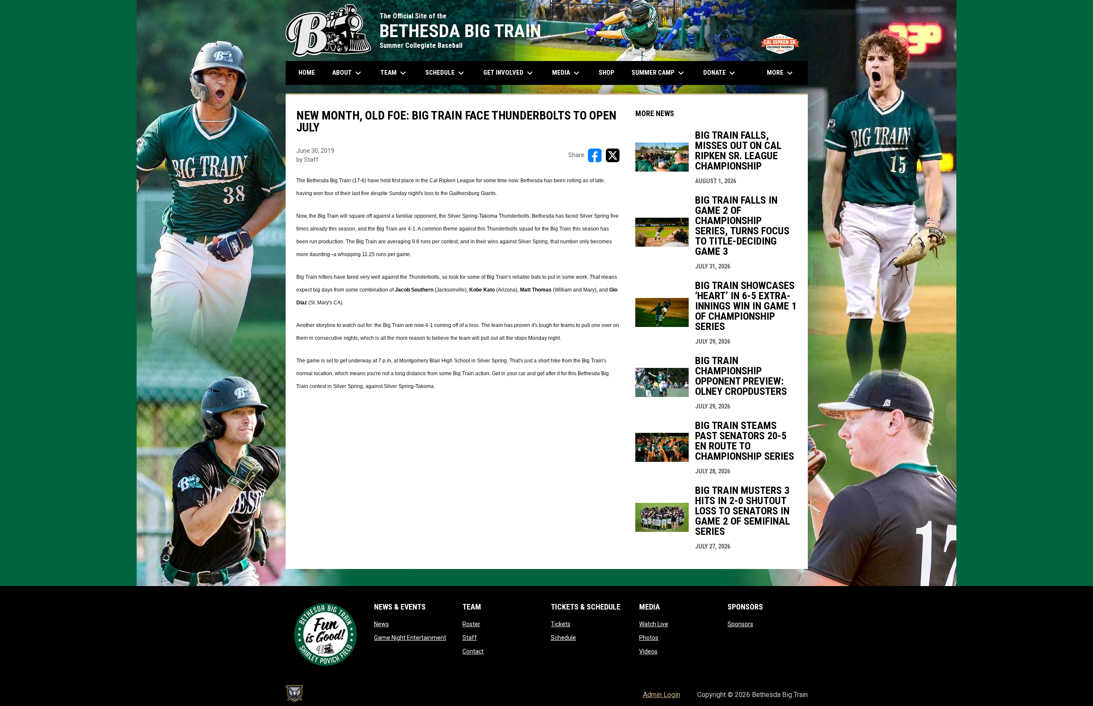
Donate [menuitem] (720, 73)
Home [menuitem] (306, 72)
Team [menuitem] (394, 73)
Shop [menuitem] (610, 72)
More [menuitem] (781, 73)
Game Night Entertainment (410, 637)
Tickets (560, 624)
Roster (471, 624)
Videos (648, 651)
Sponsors (740, 624)
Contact (473, 651)
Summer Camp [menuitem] (658, 73)
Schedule (563, 637)
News (381, 624)
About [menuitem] (347, 73)
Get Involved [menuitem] (509, 73)
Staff (469, 637)
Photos (648, 637)
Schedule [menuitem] (449, 73)
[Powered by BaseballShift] (294, 693)
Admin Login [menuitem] (661, 695)
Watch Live (653, 624)
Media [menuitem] (567, 73)
